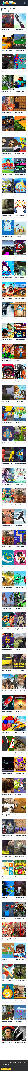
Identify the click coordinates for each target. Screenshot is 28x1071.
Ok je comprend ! (6, 1068)
